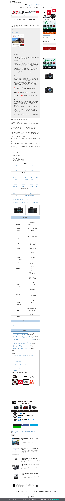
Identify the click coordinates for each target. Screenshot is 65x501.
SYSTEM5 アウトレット (17, 361)
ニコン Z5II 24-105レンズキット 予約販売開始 (20, 337)
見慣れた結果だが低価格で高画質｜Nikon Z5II (20, 346)
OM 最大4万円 (16, 370)
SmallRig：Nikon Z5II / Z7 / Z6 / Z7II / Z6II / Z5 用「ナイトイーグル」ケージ (25, 202)
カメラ (20, 431)
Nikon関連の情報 (16, 431)
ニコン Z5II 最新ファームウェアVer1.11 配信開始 (20, 334)
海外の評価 (33, 431)
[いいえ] (63, 499)
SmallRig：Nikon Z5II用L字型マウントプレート (20, 199)
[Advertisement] (25, 393)
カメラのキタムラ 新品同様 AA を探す (20, 364)
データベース (29, 7)
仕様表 (17, 87)
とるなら (14, 1)
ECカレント (31, 168)
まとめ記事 (40, 5)
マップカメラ (24, 168)
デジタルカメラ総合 (23, 431)
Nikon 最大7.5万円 (17, 368)
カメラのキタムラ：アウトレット (48, 50)
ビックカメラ (15, 168)
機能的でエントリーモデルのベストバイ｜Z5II (20, 345)
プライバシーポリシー (46, 35)
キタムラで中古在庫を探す (29, 170)
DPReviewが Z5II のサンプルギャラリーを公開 (20, 342)
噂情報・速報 (22, 7)
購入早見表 (36, 7)
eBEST (37, 168)
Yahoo (37, 165)
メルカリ (15, 170)
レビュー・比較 (50, 7)
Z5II (20, 23)
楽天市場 (15, 165)
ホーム (15, 7)
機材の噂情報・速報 (29, 431)
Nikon (13, 431)
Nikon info (13, 432)
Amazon (23, 165)
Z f (13, 325)
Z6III (13, 327)
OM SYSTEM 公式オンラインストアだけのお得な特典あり (23, 359)
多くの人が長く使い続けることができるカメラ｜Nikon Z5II (22, 343)
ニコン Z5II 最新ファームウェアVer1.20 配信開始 (20, 333)
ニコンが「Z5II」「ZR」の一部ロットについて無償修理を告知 (22, 336)
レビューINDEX (43, 7)
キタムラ (31, 165)
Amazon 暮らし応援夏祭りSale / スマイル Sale (30, 5)
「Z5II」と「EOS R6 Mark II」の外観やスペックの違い (21, 348)
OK (50, 499)
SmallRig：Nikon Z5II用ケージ (18, 200)
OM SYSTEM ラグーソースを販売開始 (34, 4)
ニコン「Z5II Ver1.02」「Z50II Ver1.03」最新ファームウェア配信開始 (24, 339)
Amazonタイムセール (46, 51)
